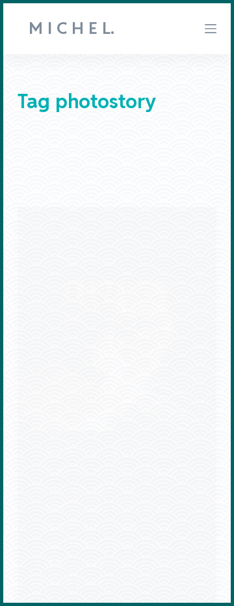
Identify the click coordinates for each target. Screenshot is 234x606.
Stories (84, 233)
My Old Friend (76, 260)
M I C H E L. (71, 28)
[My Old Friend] (117, 356)
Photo (51, 233)
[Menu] (210, 29)
